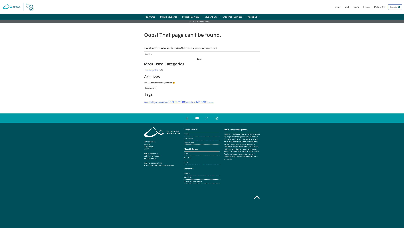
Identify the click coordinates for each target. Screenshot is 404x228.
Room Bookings (188, 138)
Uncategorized (152, 70)
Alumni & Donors (191, 149)
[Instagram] (216, 118)
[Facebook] (187, 118)
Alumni (186, 153)
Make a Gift (379, 7)
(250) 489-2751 (153, 153)
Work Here (187, 134)
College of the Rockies (18, 7)
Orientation (210, 102)
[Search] (399, 7)
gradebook (191, 102)
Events (366, 7)
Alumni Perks (187, 158)
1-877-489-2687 (155, 156)
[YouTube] (197, 118)
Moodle (201, 102)
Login (356, 7)
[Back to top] (257, 198)
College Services (191, 129)
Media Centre (187, 177)
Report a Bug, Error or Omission (193, 181)
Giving (186, 162)
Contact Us (188, 169)
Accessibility (149, 102)
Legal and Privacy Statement (153, 163)
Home (190, 21)
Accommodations (161, 102)
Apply (337, 7)
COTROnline (177, 102)
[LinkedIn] (207, 118)
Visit (347, 7)
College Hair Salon (189, 142)
